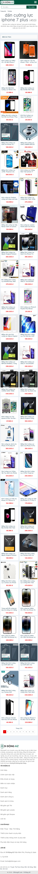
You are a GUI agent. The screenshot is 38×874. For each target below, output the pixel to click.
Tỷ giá (12, 867)
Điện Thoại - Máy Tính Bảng (10, 829)
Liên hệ (2, 819)
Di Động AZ (27, 872)
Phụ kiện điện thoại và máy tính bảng (13, 842)
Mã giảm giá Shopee (7, 814)
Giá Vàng (30, 867)
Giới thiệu (3, 770)
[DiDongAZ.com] (9, 2)
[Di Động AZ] (9, 746)
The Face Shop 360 (21, 867)
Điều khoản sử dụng (7, 779)
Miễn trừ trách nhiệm (7, 783)
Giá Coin (5, 869)
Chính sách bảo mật (7, 775)
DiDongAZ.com (17, 872)
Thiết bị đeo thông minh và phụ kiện (13, 838)
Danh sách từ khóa (7, 801)
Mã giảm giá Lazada (7, 810)
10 (33, 731)
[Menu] (35, 2)
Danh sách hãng (6, 792)
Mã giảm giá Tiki (6, 805)
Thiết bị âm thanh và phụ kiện (10, 833)
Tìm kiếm (31, 7)
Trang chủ (3, 11)
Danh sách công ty (7, 797)
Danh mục (3, 788)
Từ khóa (10, 11)
